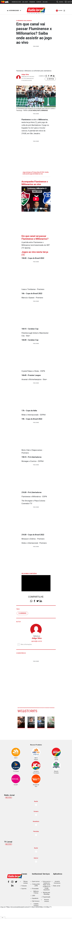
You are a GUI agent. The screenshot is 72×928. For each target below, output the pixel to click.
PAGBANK (32, 2)
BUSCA (61, 2)
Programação (46, 897)
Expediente (35, 898)
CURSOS (38, 2)
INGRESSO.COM (16, 2)
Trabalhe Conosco (36, 904)
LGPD (33, 895)
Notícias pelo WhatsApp (46, 893)
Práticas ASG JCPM (36, 884)
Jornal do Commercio (57, 882)
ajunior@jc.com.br (36, 641)
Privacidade (35, 888)
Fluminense (22, 613)
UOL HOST (25, 2)
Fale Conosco (35, 901)
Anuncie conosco (46, 900)
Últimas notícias (25, 882)
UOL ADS (45, 2)
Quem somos (36, 881)
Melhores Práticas (36, 892)
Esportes (24, 888)
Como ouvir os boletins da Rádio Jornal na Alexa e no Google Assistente (46, 886)
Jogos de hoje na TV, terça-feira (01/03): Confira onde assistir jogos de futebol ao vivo (36, 173)
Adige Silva (25, 74)
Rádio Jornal (56, 885)
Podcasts (24, 885)
